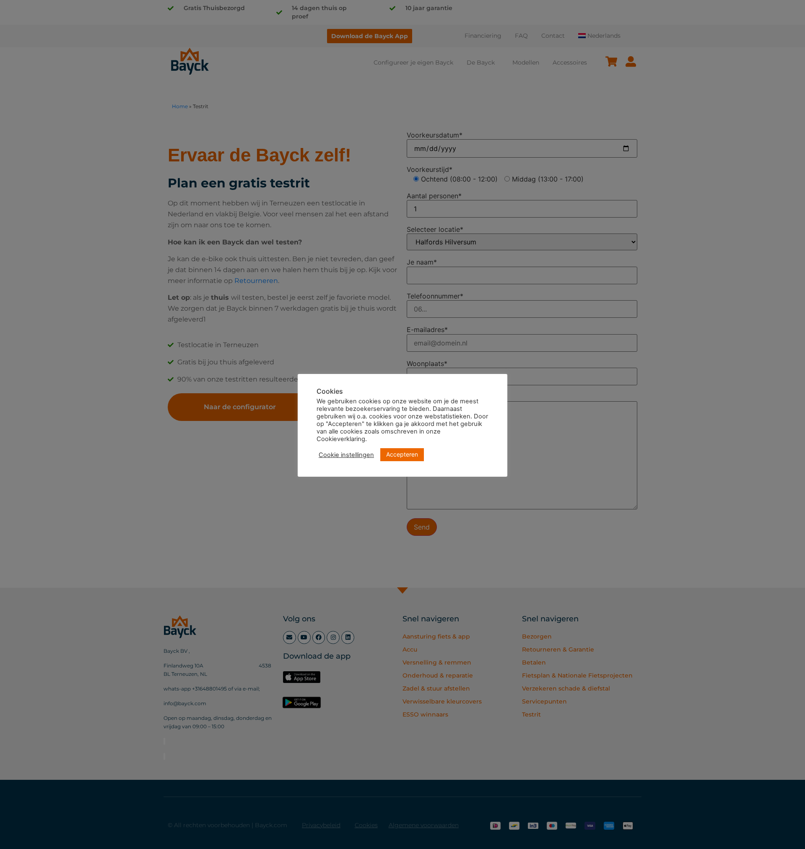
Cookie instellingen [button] (346, 455)
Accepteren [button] (402, 454)
